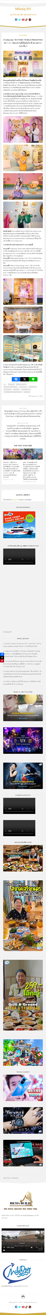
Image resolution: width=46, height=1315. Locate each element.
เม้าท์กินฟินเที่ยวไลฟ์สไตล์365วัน (13, 392)
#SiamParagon (23, 387)
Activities (23, 35)
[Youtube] (23, 19)
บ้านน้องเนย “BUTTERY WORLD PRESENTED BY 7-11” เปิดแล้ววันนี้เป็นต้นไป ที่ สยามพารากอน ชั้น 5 (23, 42)
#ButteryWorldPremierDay (11, 387)
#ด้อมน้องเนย (32, 387)
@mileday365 (7, 632)
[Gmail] (30, 19)
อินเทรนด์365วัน (26, 389)
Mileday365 (23, 8)
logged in (15, 499)
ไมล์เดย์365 (27, 392)
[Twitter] (19, 19)
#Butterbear (11, 384)
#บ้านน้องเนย (7, 389)
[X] (2, 657)
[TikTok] (26, 19)
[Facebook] (16, 19)
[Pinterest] (2, 660)
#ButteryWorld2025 (21, 384)
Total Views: (7, 1178)
